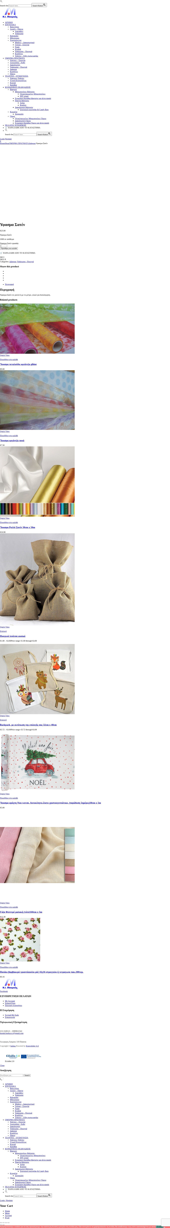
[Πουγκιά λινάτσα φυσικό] (37, 625)
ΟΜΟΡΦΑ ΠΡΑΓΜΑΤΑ (15, 58)
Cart (7, 1218)
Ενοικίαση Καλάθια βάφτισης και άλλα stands (33, 98)
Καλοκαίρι (14, 36)
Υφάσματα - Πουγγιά (25, 262)
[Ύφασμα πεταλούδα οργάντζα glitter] (37, 353)
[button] (1, 2)
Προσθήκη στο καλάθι (9, 248)
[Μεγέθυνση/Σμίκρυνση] (1, 1222)
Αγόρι (22, 103)
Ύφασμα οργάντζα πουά (12, 440)
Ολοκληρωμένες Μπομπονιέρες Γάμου (30, 118)
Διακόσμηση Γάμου (23, 121)
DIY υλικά (24, 96)
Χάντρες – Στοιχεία (17, 60)
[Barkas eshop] (10, 18)
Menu (7, 1213)
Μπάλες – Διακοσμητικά (24, 42)
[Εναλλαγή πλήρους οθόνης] (3, 1222)
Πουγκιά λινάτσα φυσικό (12, 636)
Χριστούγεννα (15, 40)
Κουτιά (13, 83)
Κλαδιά (18, 49)
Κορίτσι (23, 105)
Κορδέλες (19, 54)
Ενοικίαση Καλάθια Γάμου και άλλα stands (32, 123)
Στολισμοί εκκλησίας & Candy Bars (34, 110)
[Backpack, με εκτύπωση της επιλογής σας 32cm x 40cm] (37, 713)
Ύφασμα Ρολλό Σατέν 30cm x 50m (17, 527)
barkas (13, 1046)
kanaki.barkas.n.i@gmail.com (11, 1033)
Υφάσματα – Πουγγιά (18, 67)
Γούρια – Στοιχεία (22, 45)
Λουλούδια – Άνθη (17, 63)
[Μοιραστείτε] (6, 1222)
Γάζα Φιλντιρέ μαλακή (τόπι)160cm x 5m (21, 912)
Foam (17, 47)
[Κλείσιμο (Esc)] (8, 1222)
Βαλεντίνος (14, 27)
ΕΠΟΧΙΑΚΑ (10, 25)
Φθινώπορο (14, 38)
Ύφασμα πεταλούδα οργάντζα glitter (18, 364)
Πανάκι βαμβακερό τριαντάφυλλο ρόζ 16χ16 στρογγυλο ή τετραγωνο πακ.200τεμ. (41, 972)
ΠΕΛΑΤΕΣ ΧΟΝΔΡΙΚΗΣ (15, 125)
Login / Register (6, 1200)
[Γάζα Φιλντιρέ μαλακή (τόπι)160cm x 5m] (37, 901)
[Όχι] (164, 1227)
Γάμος (12, 116)
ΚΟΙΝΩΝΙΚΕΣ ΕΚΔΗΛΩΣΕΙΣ (17, 87)
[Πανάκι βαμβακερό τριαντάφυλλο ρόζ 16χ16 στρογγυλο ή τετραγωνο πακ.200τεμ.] (20, 961)
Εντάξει (159, 1227)
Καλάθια (13, 85)
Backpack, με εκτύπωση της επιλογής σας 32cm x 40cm (28, 724)
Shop (7, 143)
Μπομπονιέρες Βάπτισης (25, 92)
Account (8, 1215)
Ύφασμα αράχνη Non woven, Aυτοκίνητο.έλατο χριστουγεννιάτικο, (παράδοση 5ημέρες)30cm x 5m (50, 802)
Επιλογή (3, 631)
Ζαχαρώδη (19, 114)
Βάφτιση (13, 89)
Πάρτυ (12, 74)
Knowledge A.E (32, 1046)
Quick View (5, 355)
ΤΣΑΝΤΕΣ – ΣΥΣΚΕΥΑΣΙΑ (16, 76)
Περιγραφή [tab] (9, 284)
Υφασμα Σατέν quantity (9, 243)
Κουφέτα (13, 112)
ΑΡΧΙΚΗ (9, 22)
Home (2, 143)
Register (8, 139)
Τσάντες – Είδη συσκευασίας (26, 56)
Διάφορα (13, 69)
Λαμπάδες (19, 31)
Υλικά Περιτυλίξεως (18, 80)
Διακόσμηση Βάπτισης (24, 107)
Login (2, 139)
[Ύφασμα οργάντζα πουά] (37, 429)
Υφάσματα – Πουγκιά (23, 51)
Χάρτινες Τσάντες (17, 78)
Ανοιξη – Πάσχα (16, 29)
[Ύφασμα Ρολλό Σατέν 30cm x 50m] (37, 516)
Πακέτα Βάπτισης (22, 101)
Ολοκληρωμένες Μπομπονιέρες (32, 94)
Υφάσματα (19, 34)
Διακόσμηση (15, 65)
